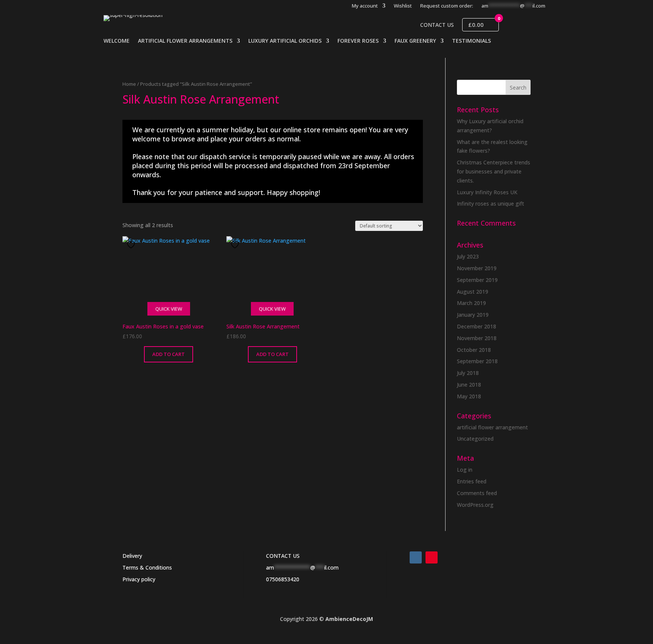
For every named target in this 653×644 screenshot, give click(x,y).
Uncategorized (475, 438)
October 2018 (474, 349)
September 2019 (477, 279)
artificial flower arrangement (492, 427)
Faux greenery (415, 41)
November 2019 (477, 268)
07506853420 (282, 579)
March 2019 (471, 303)
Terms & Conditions (147, 567)
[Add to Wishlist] (132, 244)
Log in (464, 469)
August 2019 (472, 291)
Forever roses (358, 41)
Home (129, 83)
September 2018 (477, 361)
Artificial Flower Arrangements (185, 41)
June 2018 (469, 384)
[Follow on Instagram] (416, 557)
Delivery (132, 555)
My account (365, 6)
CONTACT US (283, 555)
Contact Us (437, 25)
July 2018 (468, 372)
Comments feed (477, 493)
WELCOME (117, 41)
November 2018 (477, 338)
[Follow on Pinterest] (432, 557)
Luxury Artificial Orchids (285, 41)
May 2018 (469, 396)
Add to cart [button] (168, 354)
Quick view (168, 308)
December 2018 (476, 326)
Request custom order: (446, 6)
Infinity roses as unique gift (490, 203)
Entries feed (471, 481)
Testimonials (471, 41)
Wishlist (403, 6)
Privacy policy (138, 579)
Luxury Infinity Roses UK (487, 192)
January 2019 (473, 314)
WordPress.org (475, 504)
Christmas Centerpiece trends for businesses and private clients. (493, 171)
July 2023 (468, 256)
